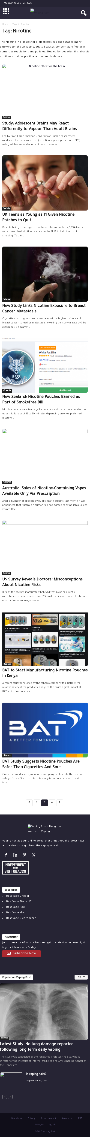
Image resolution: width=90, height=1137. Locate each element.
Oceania (7, 391)
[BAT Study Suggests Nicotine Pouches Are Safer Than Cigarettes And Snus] (45, 729)
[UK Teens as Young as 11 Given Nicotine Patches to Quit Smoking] (45, 183)
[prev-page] (4, 1097)
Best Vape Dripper (17, 896)
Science (6, 117)
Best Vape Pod (15, 907)
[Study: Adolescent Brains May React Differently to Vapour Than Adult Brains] (45, 91)
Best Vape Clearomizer (21, 918)
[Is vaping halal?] (11, 1081)
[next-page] (10, 1097)
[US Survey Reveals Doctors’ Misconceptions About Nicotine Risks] (45, 547)
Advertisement (48, 1118)
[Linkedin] (16, 856)
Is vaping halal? (36, 1074)
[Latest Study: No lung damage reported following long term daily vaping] (44, 1011)
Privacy (31, 1118)
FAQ (80, 1118)
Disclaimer (16, 1118)
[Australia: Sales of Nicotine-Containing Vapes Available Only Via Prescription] (45, 456)
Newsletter (67, 1118)
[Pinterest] (25, 856)
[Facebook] (7, 856)
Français (39, 1125)
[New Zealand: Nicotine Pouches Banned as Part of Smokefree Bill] (45, 365)
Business (7, 664)
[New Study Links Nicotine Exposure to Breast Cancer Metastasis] (45, 274)
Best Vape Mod (15, 912)
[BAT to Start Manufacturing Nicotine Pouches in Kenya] (45, 638)
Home (5, 25)
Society (6, 209)
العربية (52, 1125)
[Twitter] (34, 856)
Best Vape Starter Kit (19, 901)
